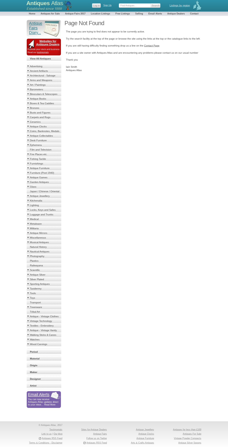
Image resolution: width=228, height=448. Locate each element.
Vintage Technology (41, 321)
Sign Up (107, 5)
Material (35, 358)
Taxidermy (36, 288)
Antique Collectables (41, 135)
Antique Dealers (176, 13)
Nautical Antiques (39, 251)
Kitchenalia (36, 200)
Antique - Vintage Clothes (44, 316)
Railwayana (36, 265)
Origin (33, 365)
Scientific (35, 270)
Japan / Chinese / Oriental (44, 191)
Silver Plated (37, 279)
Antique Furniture (40, 168)
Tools (33, 293)
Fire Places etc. (38, 154)
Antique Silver (37, 274)
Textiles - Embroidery (42, 325)
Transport (35, 302)
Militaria (34, 228)
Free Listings (122, 13)
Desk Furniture (38, 140)
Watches (35, 339)
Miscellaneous (38, 237)
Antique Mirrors (38, 233)
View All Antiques (40, 58)
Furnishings (36, 163)
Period (34, 351)
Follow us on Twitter (96, 438)
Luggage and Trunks (41, 214)
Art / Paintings (38, 84)
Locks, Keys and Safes (43, 209)
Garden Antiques (39, 182)
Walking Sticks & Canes (43, 334)
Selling (139, 13)
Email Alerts (155, 13)
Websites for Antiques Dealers (47, 43)
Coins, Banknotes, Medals (44, 131)
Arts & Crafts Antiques (142, 442)
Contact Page (151, 45)
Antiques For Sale (192, 434)
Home (32, 13)
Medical (34, 219)
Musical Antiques (39, 242)
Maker (33, 372)
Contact (194, 13)
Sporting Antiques (40, 284)
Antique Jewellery (40, 196)
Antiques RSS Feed (96, 442)
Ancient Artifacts (39, 70)
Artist (33, 385)
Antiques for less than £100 (187, 429)
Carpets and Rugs (40, 117)
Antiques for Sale (50, 13)
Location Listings (100, 13)
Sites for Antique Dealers (94, 429)
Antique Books (38, 98)
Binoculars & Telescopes (43, 94)
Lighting (34, 205)
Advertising (36, 66)
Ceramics (35, 121)
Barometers (36, 89)
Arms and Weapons (41, 80)
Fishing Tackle (38, 158)
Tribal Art (35, 311)
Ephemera (36, 145)
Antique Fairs (100, 434)
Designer (35, 378)
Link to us (47, 434)
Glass (33, 186)
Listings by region (180, 5)
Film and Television (40, 149)
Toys (32, 297)
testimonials (43, 52)
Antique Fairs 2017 (75, 13)
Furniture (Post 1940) (42, 172)
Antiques (44, 3)
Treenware (36, 307)
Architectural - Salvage (42, 75)
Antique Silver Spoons (189, 442)
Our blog (58, 434)
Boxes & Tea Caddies (42, 103)
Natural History (38, 246)
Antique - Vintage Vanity (43, 330)
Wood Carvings (38, 344)
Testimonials (55, 429)
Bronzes (34, 108)
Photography (37, 256)
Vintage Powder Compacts (187, 438)
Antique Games (38, 177)
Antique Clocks (38, 126)
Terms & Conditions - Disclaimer (45, 442)
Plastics (34, 260)
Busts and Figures (40, 112)
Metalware (36, 223)
